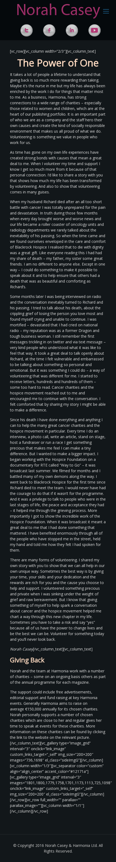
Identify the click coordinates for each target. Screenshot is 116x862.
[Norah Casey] (59, 11)
